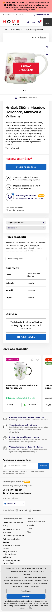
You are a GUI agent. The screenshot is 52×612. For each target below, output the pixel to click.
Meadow (31, 283)
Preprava (7, 532)
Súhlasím (26, 596)
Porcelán (31, 290)
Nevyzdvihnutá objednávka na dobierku (10, 554)
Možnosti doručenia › (22, 188)
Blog (29, 532)
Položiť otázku (27, 337)
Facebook (23, 510)
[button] (28, 22)
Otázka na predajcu (26, 167)
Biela (29, 273)
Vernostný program (11, 529)
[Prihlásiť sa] (33, 22)
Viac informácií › (13, 148)
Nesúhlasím (26, 591)
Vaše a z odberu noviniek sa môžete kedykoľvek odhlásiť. (23, 472)
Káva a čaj (15, 30)
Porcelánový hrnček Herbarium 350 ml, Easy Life (22, 386)
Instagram (36, 510)
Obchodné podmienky (13, 536)
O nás (29, 528)
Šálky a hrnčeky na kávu (33, 30)
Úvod (5, 30)
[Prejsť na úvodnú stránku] (11, 22)
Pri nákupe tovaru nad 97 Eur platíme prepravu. (29, 420)
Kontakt (30, 525)
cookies (34, 586)
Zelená (30, 276)
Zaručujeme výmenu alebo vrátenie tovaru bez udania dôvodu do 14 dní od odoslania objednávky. (28, 429)
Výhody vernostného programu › (27, 180)
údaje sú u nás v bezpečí (16, 471)
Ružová (36, 273)
